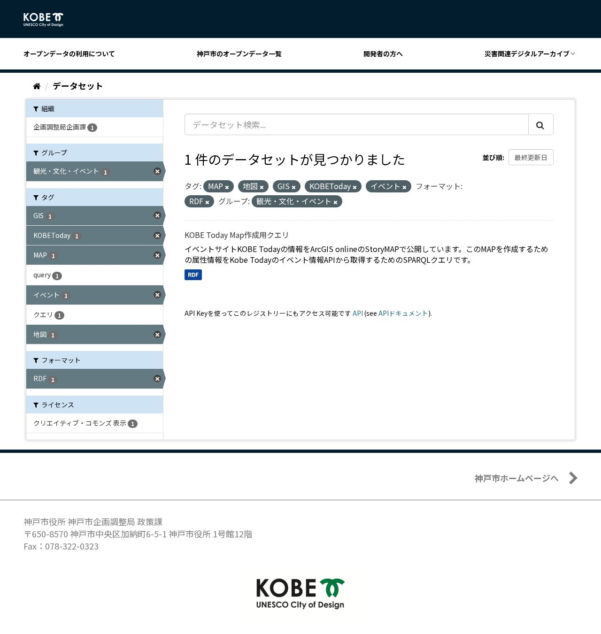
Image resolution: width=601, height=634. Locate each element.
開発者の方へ (383, 53)
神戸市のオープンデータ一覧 (239, 53)
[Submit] (541, 124)
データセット (78, 85)
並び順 (492, 157)
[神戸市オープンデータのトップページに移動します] (48, 20)
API (358, 313)
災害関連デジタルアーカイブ (527, 53)
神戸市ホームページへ (517, 478)
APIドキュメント (403, 313)
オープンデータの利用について (69, 53)
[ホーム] (37, 85)
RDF (193, 274)
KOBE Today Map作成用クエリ (237, 234)
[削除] (227, 187)
